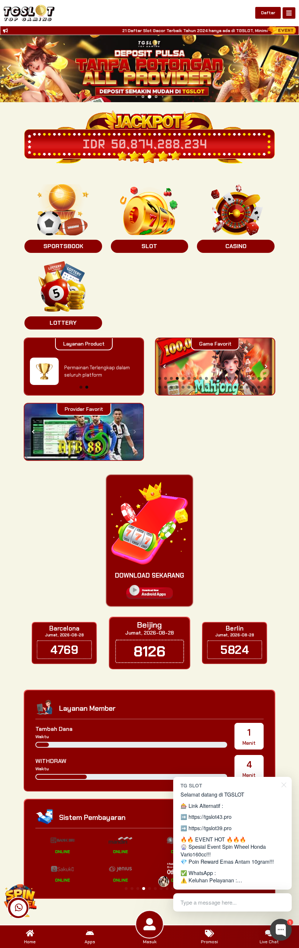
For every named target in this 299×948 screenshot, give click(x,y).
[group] (215, 366)
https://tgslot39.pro (210, 828)
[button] (290, 69)
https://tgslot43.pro (210, 816)
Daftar (268, 13)
